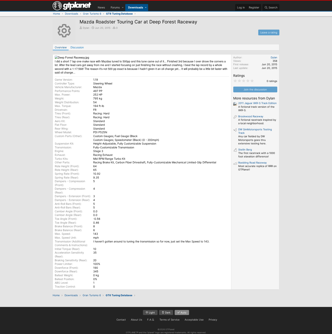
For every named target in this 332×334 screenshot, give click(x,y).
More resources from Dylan (254, 98)
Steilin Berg (245, 149)
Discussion (77, 47)
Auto (183, 312)
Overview (61, 47)
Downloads (135, 7)
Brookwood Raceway (250, 116)
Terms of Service (169, 319)
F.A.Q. (150, 319)
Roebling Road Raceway (252, 162)
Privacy (213, 319)
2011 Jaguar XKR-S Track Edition (257, 103)
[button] (122, 7)
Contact (121, 319)
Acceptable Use (194, 319)
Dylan (86, 27)
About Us (136, 319)
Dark (167, 312)
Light (151, 312)
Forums (115, 7)
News (101, 7)
